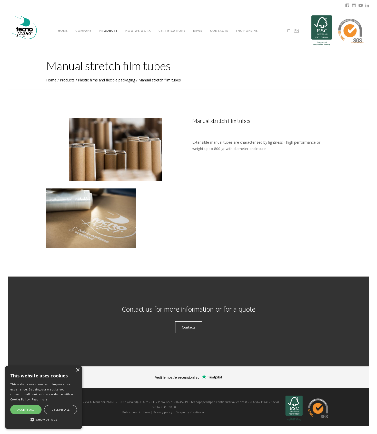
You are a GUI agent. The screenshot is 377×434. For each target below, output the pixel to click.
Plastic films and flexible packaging (106, 80)
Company (83, 30)
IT (288, 30)
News (197, 30)
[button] (43, 419)
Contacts (219, 30)
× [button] (78, 370)
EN (296, 30)
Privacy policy (162, 412)
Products (109, 30)
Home (63, 30)
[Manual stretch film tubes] (91, 218)
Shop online (247, 30)
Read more (40, 399)
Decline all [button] (61, 409)
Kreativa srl (197, 412)
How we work (138, 30)
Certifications (171, 30)
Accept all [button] (26, 409)
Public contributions (136, 412)
